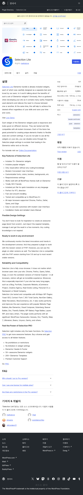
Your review (62, 152)
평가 (18, 73)
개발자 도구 (47, 447)
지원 (79, 73)
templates (76, 128)
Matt (5, 461)
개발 (35, 73)
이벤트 (65, 443)
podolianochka (38, 420)
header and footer (74, 119)
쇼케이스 (25, 439)
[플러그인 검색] (25, 23)
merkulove (25, 63)
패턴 (24, 451)
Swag (66, 451)
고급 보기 (61, 134)
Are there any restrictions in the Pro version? (20, 392)
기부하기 (67, 447)
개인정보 (5, 451)
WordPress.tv (49, 451)
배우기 (45, 439)
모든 (79, 152)
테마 (24, 443)
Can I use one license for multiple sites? (17, 385)
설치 (26, 73)
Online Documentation (27, 150)
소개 (4, 439)
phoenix (10, 420)
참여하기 (66, 439)
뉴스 (4, 443)
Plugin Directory (8, 10)
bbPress (6, 465)
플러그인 (25, 447)
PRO (7, 364)
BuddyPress (8, 469)
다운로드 (76, 61)
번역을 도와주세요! (59, 16)
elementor (76, 115)
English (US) (76, 110)
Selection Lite (7, 87)
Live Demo (10, 118)
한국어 (9, 479)
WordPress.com (9, 458)
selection (77, 123)
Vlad (34, 415)
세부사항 (7, 73)
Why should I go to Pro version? (15, 378)
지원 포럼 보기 (63, 172)
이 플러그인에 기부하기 (66, 192)
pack (70, 123)
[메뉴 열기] (79, 3)
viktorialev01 (12, 425)
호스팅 (4, 447)
